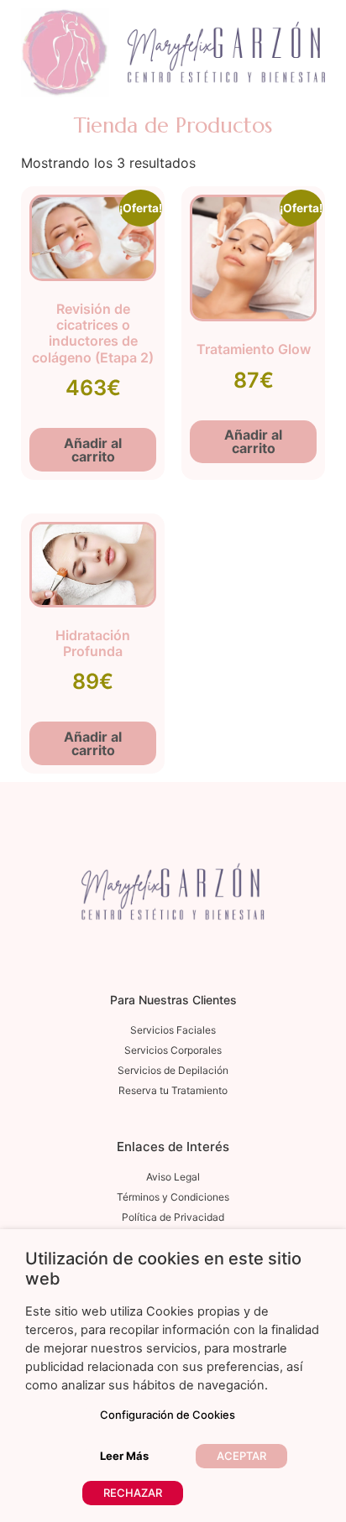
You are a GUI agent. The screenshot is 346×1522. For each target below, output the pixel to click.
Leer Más (124, 1455)
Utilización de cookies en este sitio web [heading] (163, 1268)
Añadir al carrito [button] (93, 450)
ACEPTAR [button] (241, 1455)
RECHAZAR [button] (132, 1492)
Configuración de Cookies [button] (167, 1414)
